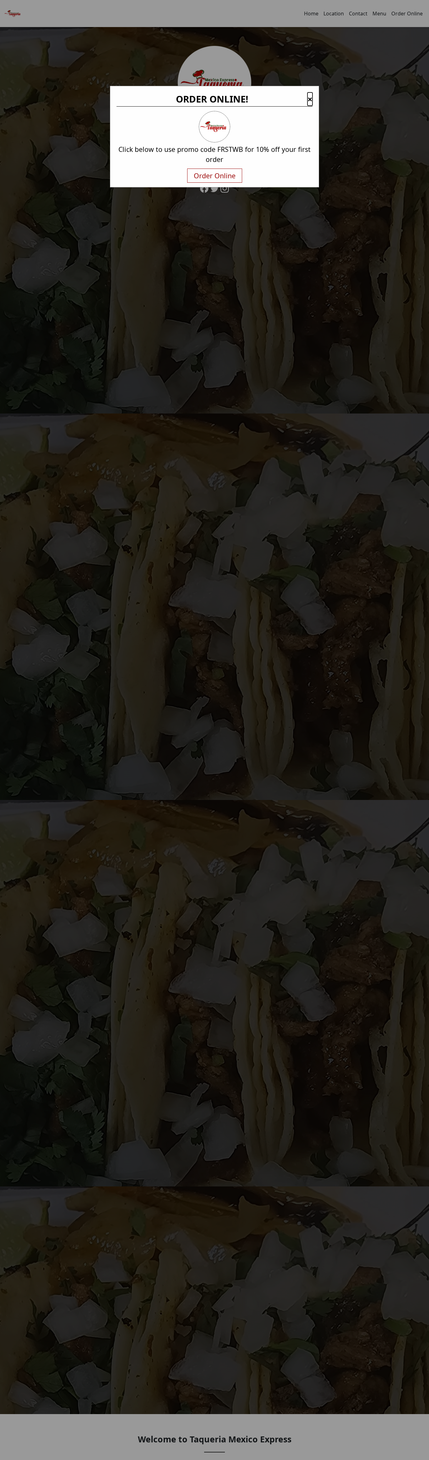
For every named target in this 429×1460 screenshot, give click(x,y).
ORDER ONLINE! (212, 99)
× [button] (309, 99)
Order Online (215, 175)
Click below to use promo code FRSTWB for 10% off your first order (214, 154)
